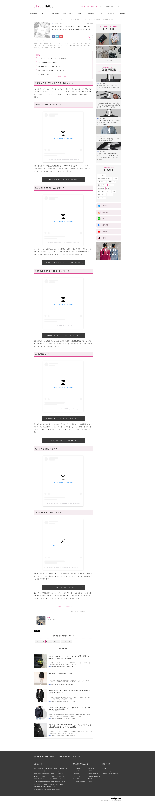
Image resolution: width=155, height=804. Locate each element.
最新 (113, 191)
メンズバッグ (101, 181)
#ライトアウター (66, 641)
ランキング (111, 13)
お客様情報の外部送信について (95, 776)
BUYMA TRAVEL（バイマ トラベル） (111, 771)
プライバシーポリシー (93, 773)
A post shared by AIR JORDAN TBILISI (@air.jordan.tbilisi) (63, 326)
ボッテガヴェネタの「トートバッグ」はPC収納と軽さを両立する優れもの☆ (108, 87)
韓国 (107, 188)
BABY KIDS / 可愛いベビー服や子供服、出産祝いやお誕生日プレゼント (49, 781)
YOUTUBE (104, 232)
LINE (103, 219)
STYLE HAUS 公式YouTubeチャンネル (111, 773)
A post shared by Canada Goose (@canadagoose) (63, 242)
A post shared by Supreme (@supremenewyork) (63, 159)
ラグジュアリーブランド (105, 178)
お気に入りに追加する (65, 606)
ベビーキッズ (92, 13)
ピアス (104, 185)
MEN (53, 23)
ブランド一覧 (76, 773)
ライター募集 (76, 778)
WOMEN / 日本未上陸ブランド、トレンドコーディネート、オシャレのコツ (50, 768)
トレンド (109, 194)
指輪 (99, 185)
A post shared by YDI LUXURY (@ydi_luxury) (63, 409)
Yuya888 (72, 701)
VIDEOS (122, 13)
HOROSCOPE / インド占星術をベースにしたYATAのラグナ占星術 (48, 784)
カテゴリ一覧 (76, 771)
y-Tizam (73, 667)
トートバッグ (101, 197)
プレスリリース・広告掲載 (79, 781)
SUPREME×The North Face (47, 62)
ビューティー (55, 13)
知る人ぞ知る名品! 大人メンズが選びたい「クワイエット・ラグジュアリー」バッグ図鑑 (108, 122)
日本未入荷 (101, 188)
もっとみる (108, 60)
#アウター (49, 641)
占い (102, 13)
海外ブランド (101, 194)
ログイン (82, 6)
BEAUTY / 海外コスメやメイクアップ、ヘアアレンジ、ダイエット (48, 773)
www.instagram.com (43, 40)
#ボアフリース (40, 641)
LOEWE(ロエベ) (43, 74)
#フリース (57, 641)
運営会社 (90, 778)
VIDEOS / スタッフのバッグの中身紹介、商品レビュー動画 (47, 789)
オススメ (110, 185)
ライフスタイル (68, 13)
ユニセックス (101, 175)
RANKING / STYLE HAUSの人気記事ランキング (44, 786)
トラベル (80, 13)
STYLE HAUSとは (77, 768)
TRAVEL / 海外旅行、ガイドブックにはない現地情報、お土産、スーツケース (51, 778)
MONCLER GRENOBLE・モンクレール (51, 70)
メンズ (44, 13)
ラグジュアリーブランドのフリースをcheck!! (52, 58)
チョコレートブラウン (104, 191)
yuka (72, 684)
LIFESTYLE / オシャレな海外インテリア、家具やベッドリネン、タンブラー (50, 776)
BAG (98, 83)
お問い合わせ (91, 768)
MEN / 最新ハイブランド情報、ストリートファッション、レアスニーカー (50, 771)
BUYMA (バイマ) (106, 768)
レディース (33, 13)
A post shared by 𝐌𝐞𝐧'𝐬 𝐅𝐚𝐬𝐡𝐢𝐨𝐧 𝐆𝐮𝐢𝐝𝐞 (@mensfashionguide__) (64, 503)
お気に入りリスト (92, 6)
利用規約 (90, 771)
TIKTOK (104, 238)
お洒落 (116, 178)
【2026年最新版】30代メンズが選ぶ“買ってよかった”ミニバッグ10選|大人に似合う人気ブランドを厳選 (109, 105)
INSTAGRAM (105, 212)
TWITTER (104, 206)
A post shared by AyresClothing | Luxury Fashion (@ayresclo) (64, 567)
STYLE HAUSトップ (39, 19)
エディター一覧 (76, 776)
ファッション (50, 19)
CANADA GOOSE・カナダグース (49, 66)
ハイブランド (111, 181)
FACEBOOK (105, 225)
